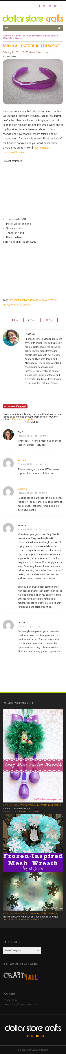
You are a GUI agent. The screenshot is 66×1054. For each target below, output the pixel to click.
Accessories (34, 35)
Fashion (24, 300)
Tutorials (56, 805)
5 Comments (44, 52)
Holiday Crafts (40, 805)
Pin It (51, 320)
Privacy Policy (10, 1000)
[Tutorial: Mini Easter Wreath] (33, 756)
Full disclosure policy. (23, 419)
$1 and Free (19, 35)
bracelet (14, 300)
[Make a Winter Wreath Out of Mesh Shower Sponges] (33, 862)
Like (16, 320)
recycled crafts (48, 300)
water (27, 304)
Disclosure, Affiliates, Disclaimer (20, 1004)
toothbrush (16, 304)
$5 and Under (9, 805)
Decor (30, 805)
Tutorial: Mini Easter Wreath (17, 808)
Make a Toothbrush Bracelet (31, 45)
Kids (50, 805)
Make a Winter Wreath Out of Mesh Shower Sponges (30, 916)
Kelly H (22, 460)
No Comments (33, 812)
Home (6, 35)
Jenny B (22, 489)
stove (6, 304)
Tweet (33, 320)
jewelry (34, 300)
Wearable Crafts (12, 38)
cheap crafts (50, 35)
